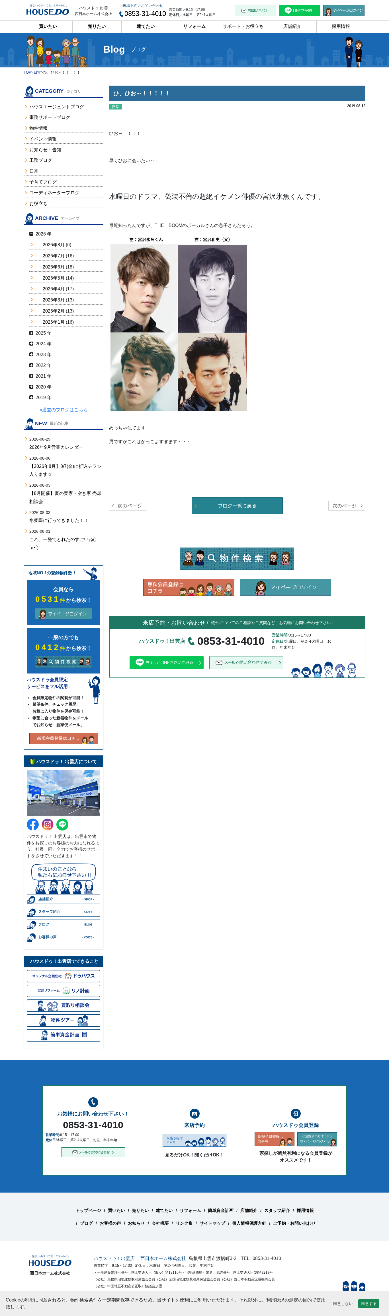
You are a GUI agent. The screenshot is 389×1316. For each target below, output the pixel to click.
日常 (33, 171)
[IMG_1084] (179, 323)
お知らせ (136, 1223)
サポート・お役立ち (243, 26)
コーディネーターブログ (54, 192)
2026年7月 (54, 255)
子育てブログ (43, 181)
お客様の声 (110, 1223)
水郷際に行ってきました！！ (59, 520)
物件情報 (38, 128)
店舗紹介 (292, 26)
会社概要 (160, 1223)
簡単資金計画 (221, 1210)
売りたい (97, 26)
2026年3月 (54, 300)
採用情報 (341, 26)
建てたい (146, 26)
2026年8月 (54, 244)
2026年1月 (54, 322)
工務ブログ (40, 160)
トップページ (88, 1210)
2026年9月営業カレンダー (56, 447)
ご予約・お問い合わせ (294, 1223)
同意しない (343, 1303)
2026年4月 (54, 288)
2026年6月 (54, 267)
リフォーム (194, 26)
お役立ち (38, 203)
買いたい (48, 26)
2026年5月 (54, 278)
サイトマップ (212, 1223)
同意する (369, 1303)
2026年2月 (54, 311)
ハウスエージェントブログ (56, 106)
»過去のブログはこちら (64, 409)
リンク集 (184, 1223)
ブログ (86, 1223)
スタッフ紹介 (277, 1210)
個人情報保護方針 (249, 1223)
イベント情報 (43, 139)
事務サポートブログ (49, 117)
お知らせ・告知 (45, 149)
